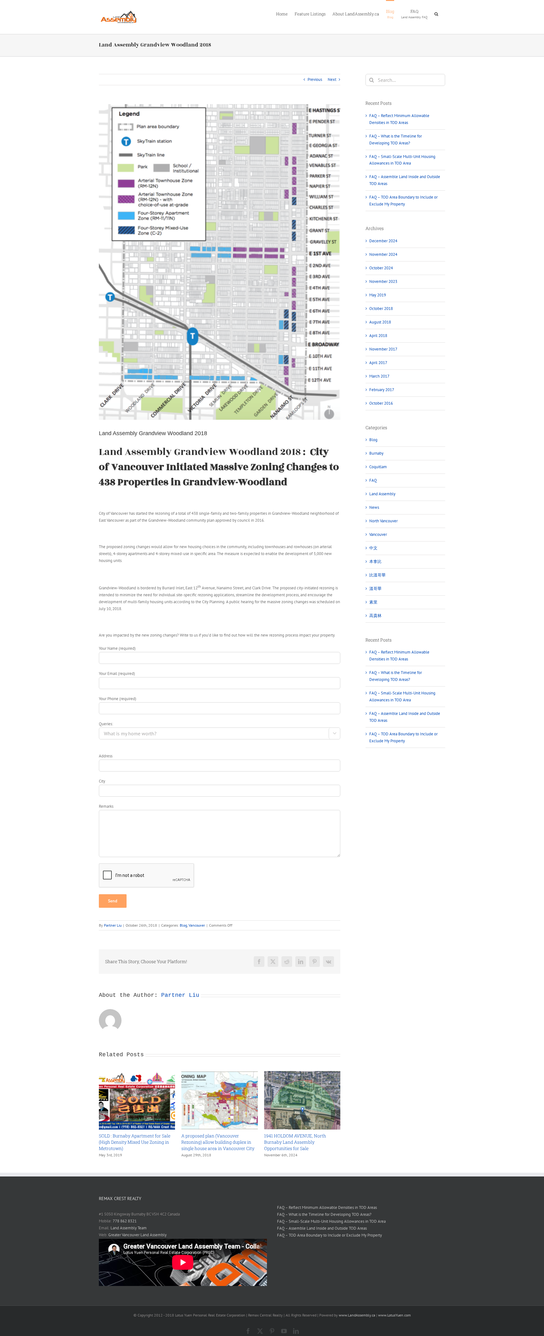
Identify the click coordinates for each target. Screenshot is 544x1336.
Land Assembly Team (128, 1228)
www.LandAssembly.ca (357, 1315)
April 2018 (378, 335)
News (374, 507)
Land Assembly (382, 494)
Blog (183, 925)
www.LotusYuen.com (394, 1315)
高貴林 (375, 615)
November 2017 (383, 349)
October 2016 (381, 403)
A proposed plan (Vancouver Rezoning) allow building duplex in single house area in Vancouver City (217, 1142)
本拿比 (375, 561)
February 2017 (381, 389)
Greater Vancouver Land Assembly (137, 1235)
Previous (315, 79)
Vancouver (197, 925)
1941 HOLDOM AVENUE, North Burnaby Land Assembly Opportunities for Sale (295, 1142)
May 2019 (377, 295)
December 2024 (383, 241)
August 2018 (380, 322)
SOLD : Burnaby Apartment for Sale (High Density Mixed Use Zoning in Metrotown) (134, 1142)
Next (332, 79)
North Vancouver (383, 521)
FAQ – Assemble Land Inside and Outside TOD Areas (322, 1228)
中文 (373, 548)
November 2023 (383, 281)
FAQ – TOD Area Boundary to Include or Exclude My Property (329, 1235)
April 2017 (378, 362)
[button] (436, 13)
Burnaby (376, 453)
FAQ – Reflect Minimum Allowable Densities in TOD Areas (327, 1207)
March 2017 (379, 376)
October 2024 (381, 268)
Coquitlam (378, 466)
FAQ (373, 480)
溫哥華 (375, 588)
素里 (373, 602)
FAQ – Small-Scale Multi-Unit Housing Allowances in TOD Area (331, 1221)
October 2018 (381, 308)
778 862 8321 (125, 1221)
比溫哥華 (377, 575)
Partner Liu (113, 925)
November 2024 (383, 254)
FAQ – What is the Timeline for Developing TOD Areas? (324, 1214)
